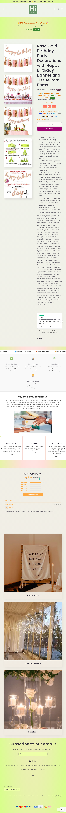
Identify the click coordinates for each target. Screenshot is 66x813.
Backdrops (32, 595)
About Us (7, 765)
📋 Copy (36, 29)
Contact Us (14, 765)
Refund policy (31, 795)
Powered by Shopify (21, 795)
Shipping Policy (55, 765)
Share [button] (40, 338)
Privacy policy (39, 795)
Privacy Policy (36, 765)
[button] (3, 9)
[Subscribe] (45, 754)
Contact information (57, 796)
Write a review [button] (33, 494)
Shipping (39, 99)
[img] (9, 505)
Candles (32, 732)
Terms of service (48, 795)
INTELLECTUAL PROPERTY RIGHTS (30, 769)
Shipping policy (58, 795)
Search (43, 769)
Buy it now (49, 129)
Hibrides (14, 795)
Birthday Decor (32, 664)
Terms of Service (25, 765)
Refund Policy (46, 765)
